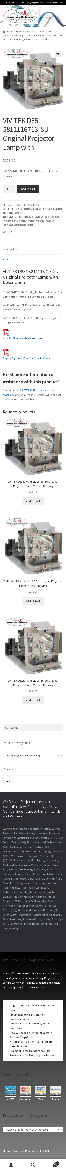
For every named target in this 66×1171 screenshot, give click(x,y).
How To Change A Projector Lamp (23, 338)
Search (33, 1165)
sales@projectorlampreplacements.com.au (43, 3)
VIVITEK (7, 231)
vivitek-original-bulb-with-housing (29, 35)
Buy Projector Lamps (27, 31)
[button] (58, 54)
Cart (51, 1162)
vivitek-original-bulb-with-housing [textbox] (31, 755)
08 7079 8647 (14, 3)
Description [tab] (10, 249)
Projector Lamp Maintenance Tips (30, 1050)
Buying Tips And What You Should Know (26, 358)
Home (10, 31)
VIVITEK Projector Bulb (21, 216)
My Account (11, 1165)
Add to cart (28, 189)
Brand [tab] (6, 259)
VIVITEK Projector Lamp (31, 220)
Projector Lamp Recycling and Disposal (33, 1055)
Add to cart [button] (33, 501)
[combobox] (33, 755)
